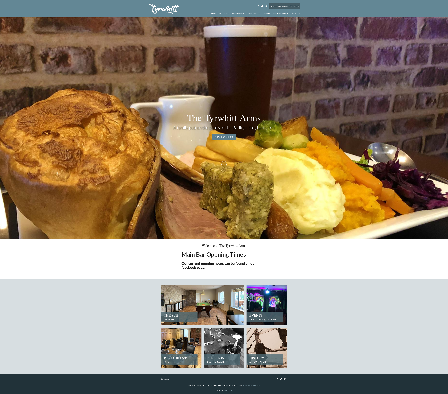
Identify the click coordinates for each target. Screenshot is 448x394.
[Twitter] (262, 6)
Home (213, 13)
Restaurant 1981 (254, 13)
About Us (296, 13)
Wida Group (228, 390)
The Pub (267, 13)
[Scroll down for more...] (224, 163)
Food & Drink (224, 13)
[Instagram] (266, 6)
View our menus (224, 137)
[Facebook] (257, 6)
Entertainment (238, 13)
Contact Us (165, 379)
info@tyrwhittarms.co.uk (251, 385)
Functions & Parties (281, 13)
